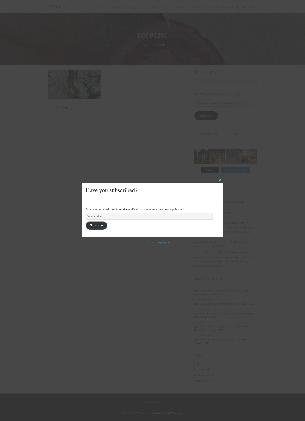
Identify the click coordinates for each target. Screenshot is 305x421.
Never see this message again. (152, 242)
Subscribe (96, 225)
